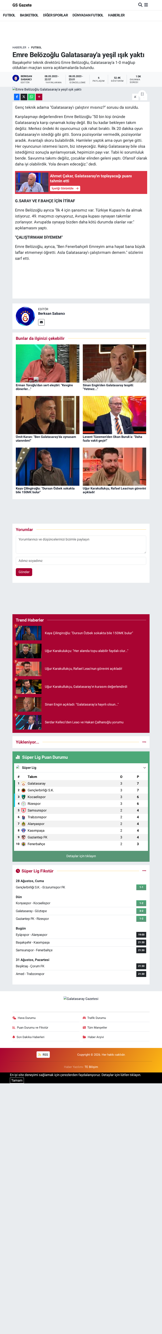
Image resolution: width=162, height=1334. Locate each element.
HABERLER (116, 15)
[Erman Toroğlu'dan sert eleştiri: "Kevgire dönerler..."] (47, 363)
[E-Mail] (41, 322)
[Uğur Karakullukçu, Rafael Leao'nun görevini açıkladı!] (114, 466)
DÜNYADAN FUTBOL (88, 15)
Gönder (24, 572)
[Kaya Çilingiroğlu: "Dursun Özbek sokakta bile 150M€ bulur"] (47, 466)
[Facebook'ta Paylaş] (17, 97)
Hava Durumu (27, 1018)
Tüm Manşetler (97, 1027)
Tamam (17, 1080)
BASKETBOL (29, 15)
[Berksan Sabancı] (25, 316)
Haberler (19, 47)
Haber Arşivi (96, 1037)
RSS (45, 1054)
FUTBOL (9, 15)
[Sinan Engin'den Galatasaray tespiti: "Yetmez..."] (114, 363)
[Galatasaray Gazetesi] (81, 999)
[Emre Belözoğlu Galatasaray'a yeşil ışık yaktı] (81, 89)
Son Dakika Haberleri (30, 1037)
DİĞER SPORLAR (55, 15)
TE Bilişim (91, 1067)
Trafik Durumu (96, 1018)
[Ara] (140, 5)
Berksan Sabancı (51, 313)
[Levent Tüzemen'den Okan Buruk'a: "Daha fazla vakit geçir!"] (114, 415)
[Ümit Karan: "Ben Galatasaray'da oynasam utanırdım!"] (47, 415)
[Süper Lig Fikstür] (144, 871)
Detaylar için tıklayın (81, 856)
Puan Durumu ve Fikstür (32, 1027)
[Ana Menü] (146, 5)
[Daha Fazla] (39, 97)
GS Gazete (22, 5)
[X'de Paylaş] (24, 97)
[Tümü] (144, 742)
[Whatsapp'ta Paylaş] (31, 97)
